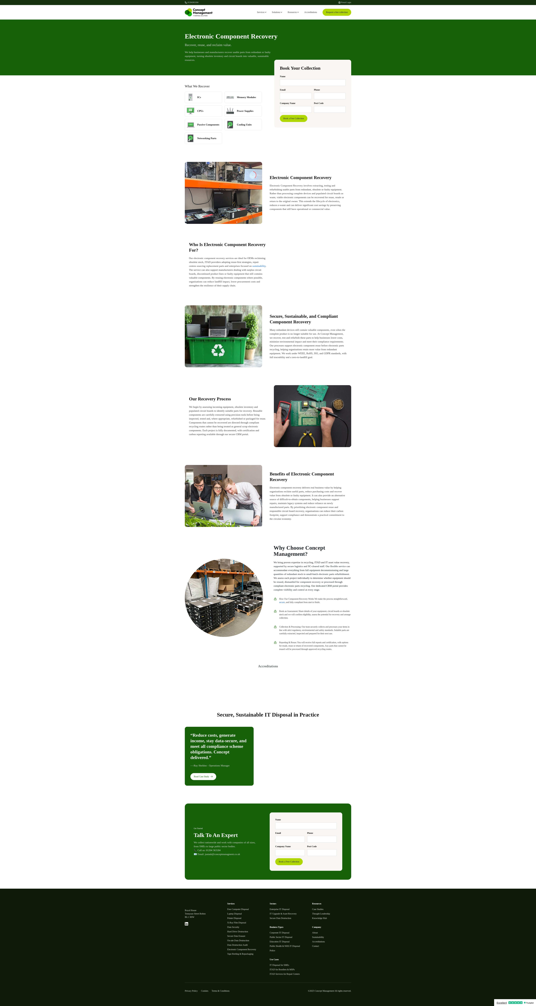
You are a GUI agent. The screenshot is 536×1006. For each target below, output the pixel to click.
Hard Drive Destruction (237, 931)
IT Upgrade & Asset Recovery (283, 914)
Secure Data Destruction (280, 918)
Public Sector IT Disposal (281, 937)
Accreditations (310, 12)
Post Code (319, 103)
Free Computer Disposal (238, 909)
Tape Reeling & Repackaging (240, 954)
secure (282, 602)
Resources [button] (292, 12)
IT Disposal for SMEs (279, 965)
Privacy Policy (191, 991)
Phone (317, 90)
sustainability (259, 266)
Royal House (190, 910)
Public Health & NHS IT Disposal (285, 946)
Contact (315, 946)
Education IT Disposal (279, 941)
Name (282, 76)
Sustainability (318, 937)
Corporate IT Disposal (279, 932)
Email (282, 90)
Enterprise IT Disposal (279, 909)
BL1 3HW (189, 917)
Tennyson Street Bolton (195, 914)
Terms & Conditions (220, 991)
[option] (337, 684)
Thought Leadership (321, 914)
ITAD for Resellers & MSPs (282, 969)
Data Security (233, 927)
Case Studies (317, 909)
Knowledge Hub (319, 918)
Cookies (204, 991)
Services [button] (260, 12)
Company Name (287, 103)
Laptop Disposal (234, 914)
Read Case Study (201, 776)
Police (272, 950)
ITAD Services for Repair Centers (285, 974)
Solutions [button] (276, 12)
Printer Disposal (234, 918)
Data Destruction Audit (237, 945)
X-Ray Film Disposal (236, 922)
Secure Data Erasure (236, 936)
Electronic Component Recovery (241, 949)
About (315, 932)
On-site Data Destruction (238, 940)
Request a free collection (337, 12)
